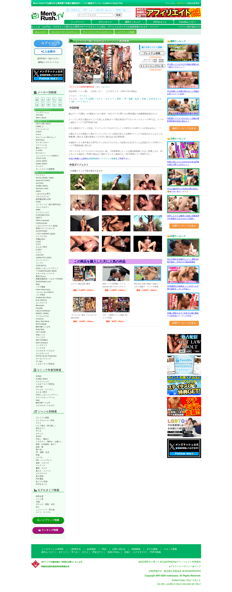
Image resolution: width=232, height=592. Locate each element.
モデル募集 (152, 549)
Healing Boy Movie (43, 297)
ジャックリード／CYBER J (47, 156)
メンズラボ (40, 348)
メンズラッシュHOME (52, 549)
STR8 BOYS (41, 266)
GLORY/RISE (41, 231)
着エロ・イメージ (43, 471)
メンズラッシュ (42, 112)
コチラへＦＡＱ (52, 62)
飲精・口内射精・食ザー (46, 444)
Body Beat (40, 329)
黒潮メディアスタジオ (45, 228)
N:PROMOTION (42, 215)
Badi (37, 284)
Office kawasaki (42, 220)
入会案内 (49, 51)
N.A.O (38, 134)
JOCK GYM (41, 158)
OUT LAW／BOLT (43, 124)
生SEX (38, 436)
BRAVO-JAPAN (42, 313)
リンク (197, 566)
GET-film (39, 115)
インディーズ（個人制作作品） (49, 204)
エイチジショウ (42, 212)
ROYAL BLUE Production (46, 356)
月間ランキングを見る (184, 226)
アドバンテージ (42, 129)
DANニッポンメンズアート (47, 268)
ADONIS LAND (42, 188)
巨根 (38, 455)
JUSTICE (40, 255)
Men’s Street (41, 118)
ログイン (181, 3)
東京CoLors (41, 276)
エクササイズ (41, 473)
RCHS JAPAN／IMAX (45, 178)
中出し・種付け (42, 439)
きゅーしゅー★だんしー (46, 137)
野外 (119, 99)
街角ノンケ (40, 335)
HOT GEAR (41, 332)
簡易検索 (93, 158)
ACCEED (39, 183)
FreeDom (40, 319)
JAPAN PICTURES (43, 258)
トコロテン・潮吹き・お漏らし (49, 441)
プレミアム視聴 (42, 418)
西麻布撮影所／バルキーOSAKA (49, 279)
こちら (106, 87)
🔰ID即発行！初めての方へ (48, 58)
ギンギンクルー (42, 142)
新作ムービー (48, 552)
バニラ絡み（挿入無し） (46, 426)
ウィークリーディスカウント (97, 32)
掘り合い (39, 449)
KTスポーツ (41, 153)
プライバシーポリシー (181, 566)
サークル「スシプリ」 (45, 389)
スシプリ (39, 263)
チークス (39, 166)
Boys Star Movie (42, 321)
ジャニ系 (39, 499)
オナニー (39, 434)
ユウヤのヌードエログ (45, 351)
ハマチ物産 (40, 287)
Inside (38, 202)
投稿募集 (136, 549)
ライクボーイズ (42, 353)
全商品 (38, 376)
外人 (38, 507)
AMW (38, 210)
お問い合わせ (105, 10)
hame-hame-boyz (43, 289)
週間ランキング (132, 22)
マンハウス (40, 337)
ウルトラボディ (42, 207)
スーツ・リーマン (43, 512)
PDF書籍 (39, 479)
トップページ (77, 22)
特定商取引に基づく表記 (152, 561)
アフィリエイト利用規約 (189, 561)
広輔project (40, 239)
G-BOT (39, 250)
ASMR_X (39, 126)
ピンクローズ (41, 303)
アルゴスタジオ (42, 196)
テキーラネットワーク (45, 274)
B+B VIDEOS (41, 300)
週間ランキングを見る (184, 128)
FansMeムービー (187, 22)
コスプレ (39, 457)
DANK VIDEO (41, 164)
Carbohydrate (41, 223)
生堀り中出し (114, 552)
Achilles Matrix (42, 186)
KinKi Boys (40, 140)
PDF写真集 (155, 552)
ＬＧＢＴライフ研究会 (45, 364)
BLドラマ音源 (41, 481)
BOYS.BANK (41, 324)
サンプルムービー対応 (45, 420)
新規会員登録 (193, 3)
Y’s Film (39, 361)
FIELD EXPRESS (43, 311)
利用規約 (170, 561)
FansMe (39, 308)
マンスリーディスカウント (64, 32)
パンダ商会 (40, 295)
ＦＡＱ (89, 10)
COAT (38, 242)
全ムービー (40, 32)
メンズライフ (41, 345)
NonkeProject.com (43, 281)
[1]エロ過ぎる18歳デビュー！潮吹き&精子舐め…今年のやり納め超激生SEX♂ (183, 262)
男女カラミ (40, 428)
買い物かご (123, 10)
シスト (38, 252)
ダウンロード (105, 22)
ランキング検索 (50, 530)
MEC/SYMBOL (42, 340)
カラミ (38, 423)
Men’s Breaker (42, 343)
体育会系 (39, 496)
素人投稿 (39, 476)
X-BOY (39, 132)
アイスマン (40, 175)
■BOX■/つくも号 (43, 327)
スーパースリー (42, 260)
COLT (38, 244)
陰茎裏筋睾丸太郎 (43, 199)
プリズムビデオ (42, 316)
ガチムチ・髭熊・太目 (45, 504)
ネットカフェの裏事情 (45, 169)
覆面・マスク (41, 468)
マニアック (40, 465)
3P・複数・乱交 (42, 452)
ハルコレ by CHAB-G (45, 292)
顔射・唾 (39, 447)
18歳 (38, 502)
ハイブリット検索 (107, 158)
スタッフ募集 (170, 549)
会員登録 (91, 549)
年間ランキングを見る (184, 323)
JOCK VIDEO (41, 161)
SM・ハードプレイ (44, 460)
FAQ (104, 549)
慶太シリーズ (41, 148)
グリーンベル (41, 145)
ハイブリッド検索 (125, 32)
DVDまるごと (160, 22)
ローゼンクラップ (43, 359)
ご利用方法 (74, 10)
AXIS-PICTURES (43, 180)
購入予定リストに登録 (152, 47)
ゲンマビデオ (41, 236)
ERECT (39, 218)
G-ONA (39, 150)
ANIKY (38, 191)
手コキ (38, 431)
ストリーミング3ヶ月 (152, 66)
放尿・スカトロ (42, 463)
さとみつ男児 (41, 247)
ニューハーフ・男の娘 (45, 510)
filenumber (40, 305)
